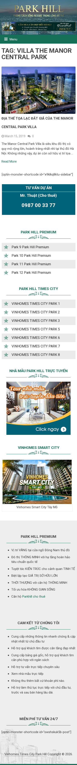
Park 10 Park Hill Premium (31, 256)
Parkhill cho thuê (33, 596)
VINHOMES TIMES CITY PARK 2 (36, 312)
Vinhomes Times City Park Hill (25, 754)
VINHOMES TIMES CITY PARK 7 (36, 346)
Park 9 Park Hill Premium (30, 247)
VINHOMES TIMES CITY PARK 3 (36, 321)
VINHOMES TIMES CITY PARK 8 (36, 355)
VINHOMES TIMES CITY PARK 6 (36, 338)
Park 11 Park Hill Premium (31, 264)
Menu (13, 39)
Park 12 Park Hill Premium (31, 273)
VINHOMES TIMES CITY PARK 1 (36, 304)
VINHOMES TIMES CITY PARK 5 (36, 329)
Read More (9, 161)
